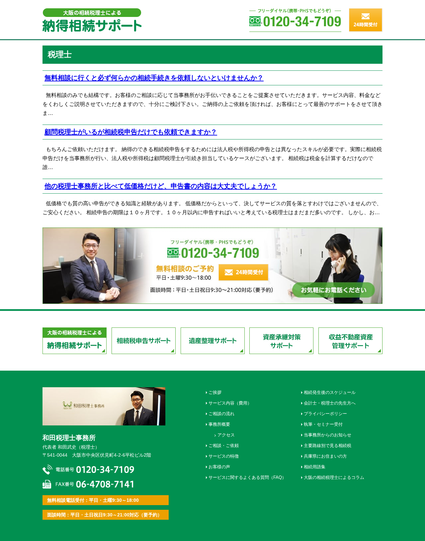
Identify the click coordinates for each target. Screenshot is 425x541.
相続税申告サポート (144, 340)
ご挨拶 (215, 392)
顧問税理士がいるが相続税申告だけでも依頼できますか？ (130, 131)
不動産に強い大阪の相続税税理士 (92, 20)
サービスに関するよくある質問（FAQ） (247, 477)
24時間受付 (243, 272)
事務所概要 (219, 424)
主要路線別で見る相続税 (327, 445)
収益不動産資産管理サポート (350, 340)
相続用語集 (314, 466)
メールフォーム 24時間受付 (366, 20)
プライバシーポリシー (325, 413)
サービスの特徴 (224, 456)
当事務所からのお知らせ (327, 434)
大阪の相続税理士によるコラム (334, 477)
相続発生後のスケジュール (330, 392)
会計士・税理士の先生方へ (330, 403)
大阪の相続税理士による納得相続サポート (74, 340)
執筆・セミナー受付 (323, 424)
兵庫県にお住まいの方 (325, 456)
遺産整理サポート (213, 340)
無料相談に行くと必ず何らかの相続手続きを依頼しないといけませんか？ (154, 77)
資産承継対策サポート (281, 340)
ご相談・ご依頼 (224, 445)
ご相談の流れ (221, 413)
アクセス (226, 434)
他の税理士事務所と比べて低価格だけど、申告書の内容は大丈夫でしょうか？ (160, 186)
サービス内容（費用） (230, 403)
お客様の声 (219, 466)
